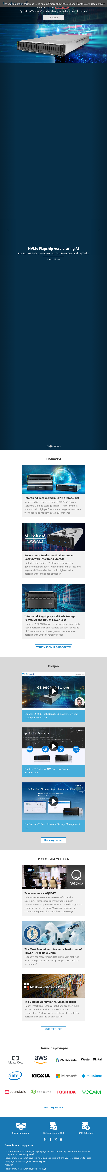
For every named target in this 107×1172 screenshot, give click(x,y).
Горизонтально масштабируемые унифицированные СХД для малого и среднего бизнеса (48, 1158)
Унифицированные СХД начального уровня (26, 1161)
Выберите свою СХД (53, 1132)
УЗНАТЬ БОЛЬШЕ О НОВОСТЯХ (53, 647)
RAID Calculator (85, 1132)
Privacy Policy (62, 7)
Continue (53, 17)
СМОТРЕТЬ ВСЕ (53, 1029)
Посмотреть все (53, 840)
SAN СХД (9, 1165)
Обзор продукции (21, 1132)
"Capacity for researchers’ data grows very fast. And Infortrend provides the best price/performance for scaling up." (52, 960)
